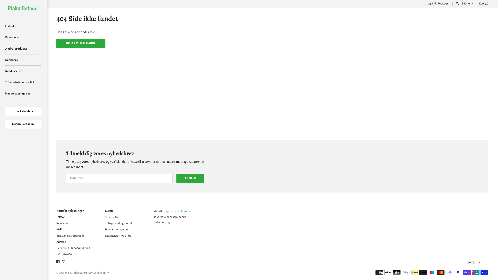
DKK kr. (466, 3)
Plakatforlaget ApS (76, 272)
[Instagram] (63, 262)
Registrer (443, 3)
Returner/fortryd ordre (118, 235)
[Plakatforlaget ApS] (23, 8)
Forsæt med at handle (81, 43)
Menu (109, 211)
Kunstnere (11, 60)
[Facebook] (58, 262)
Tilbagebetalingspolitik (20, 82)
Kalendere (11, 37)
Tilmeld (190, 178)
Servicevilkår (112, 217)
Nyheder (11, 26)
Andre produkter (16, 48)
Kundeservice (13, 71)
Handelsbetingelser (17, 93)
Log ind (431, 3)
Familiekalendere (23, 124)
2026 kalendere (23, 111)
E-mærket (186, 211)
